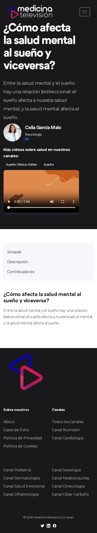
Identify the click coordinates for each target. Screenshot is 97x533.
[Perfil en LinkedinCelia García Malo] (27, 139)
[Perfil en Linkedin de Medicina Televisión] (48, 526)
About (9, 422)
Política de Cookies (20, 446)
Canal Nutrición (66, 430)
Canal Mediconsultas (70, 478)
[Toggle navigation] (85, 11)
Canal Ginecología (68, 486)
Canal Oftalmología (21, 494)
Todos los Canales (67, 422)
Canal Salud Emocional (24, 486)
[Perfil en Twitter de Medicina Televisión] (42, 526)
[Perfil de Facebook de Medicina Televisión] (54, 526)
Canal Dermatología (21, 478)
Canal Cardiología (67, 438)
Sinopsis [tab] (14, 252)
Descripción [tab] (17, 262)
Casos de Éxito (16, 430)
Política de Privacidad (22, 438)
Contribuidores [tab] (20, 272)
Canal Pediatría (17, 470)
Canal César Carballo (70, 494)
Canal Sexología (66, 470)
